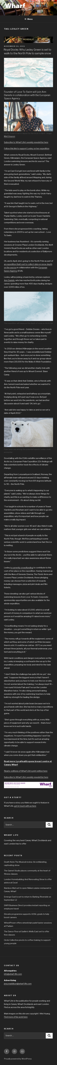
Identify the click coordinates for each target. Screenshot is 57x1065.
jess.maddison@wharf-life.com (18, 983)
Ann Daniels (9, 280)
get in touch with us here (25, 806)
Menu (30, 19)
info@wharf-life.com (13, 974)
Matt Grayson (9, 136)
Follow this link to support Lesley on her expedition (26, 148)
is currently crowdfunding (21, 567)
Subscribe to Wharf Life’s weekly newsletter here (26, 142)
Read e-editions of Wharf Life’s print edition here (25, 771)
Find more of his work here (16, 1017)
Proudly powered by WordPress (18, 1059)
